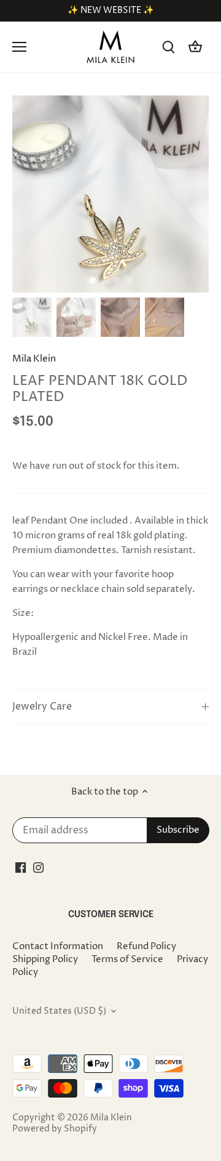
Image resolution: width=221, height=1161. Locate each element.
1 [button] (92, 280)
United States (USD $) (59, 1011)
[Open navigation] (19, 47)
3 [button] (116, 280)
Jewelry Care (42, 706)
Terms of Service (127, 959)
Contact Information (57, 946)
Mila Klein (34, 358)
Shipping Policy (45, 959)
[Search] (168, 47)
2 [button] (104, 280)
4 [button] (129, 280)
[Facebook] (20, 867)
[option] (110, 194)
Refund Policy (146, 946)
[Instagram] (38, 867)
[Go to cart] (195, 47)
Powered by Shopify (54, 1129)
